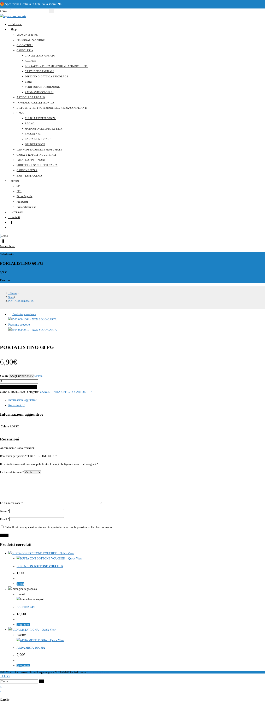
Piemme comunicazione (98, 672)
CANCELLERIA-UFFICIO (56, 391)
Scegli (20, 583)
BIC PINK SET (26, 607)
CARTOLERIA (83, 391)
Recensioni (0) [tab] (16, 405)
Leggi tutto (23, 624)
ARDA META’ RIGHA (31, 647)
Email (4, 519)
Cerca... (4, 11)
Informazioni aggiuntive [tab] (22, 400)
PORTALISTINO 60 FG (21, 300)
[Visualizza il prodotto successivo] (32, 324)
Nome (4, 511)
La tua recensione (11, 503)
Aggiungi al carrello (18, 386)
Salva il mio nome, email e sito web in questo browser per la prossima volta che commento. (59, 527)
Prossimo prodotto (19, 324)
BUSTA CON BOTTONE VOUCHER (40, 566)
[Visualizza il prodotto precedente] (10, 314)
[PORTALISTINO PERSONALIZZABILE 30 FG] (32, 329)
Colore (4, 376)
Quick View (66, 553)
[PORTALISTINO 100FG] (32, 319)
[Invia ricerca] (41, 681)
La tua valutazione (12, 472)
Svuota (38, 376)
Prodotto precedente (24, 314)
